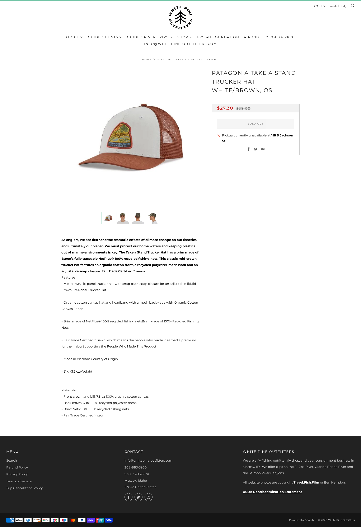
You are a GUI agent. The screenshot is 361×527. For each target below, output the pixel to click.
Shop (182, 37)
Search (11, 460)
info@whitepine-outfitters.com (180, 44)
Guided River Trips (148, 37)
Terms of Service (19, 481)
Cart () (338, 6)
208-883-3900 (136, 467)
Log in (319, 6)
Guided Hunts (103, 37)
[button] (108, 218)
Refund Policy (17, 467)
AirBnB (251, 37)
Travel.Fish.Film (306, 482)
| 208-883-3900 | (280, 37)
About (72, 37)
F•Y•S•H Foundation (218, 37)
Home (146, 59)
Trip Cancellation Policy (24, 488)
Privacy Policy (17, 474)
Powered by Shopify (301, 520)
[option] (130, 138)
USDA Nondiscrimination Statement (272, 492)
